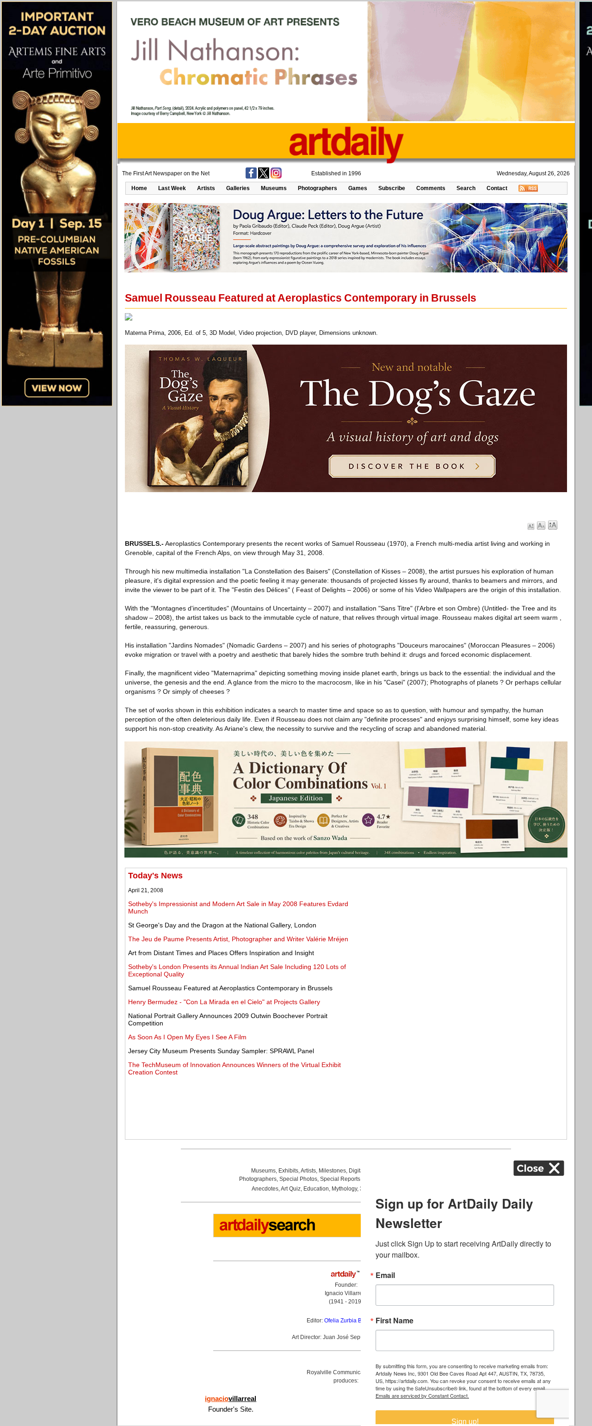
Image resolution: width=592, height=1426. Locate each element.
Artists (206, 188)
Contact (497, 188)
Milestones (332, 1170)
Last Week (172, 188)
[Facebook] (251, 176)
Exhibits (288, 1170)
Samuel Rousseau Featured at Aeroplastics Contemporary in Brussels (230, 988)
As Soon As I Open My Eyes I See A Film (187, 1037)
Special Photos (298, 1179)
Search (465, 188)
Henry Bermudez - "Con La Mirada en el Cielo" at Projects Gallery (224, 1002)
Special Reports (340, 1179)
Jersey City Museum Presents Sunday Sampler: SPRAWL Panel (221, 1051)
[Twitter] (263, 176)
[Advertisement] (461, 935)
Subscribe (391, 188)
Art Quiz (291, 1188)
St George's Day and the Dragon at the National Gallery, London (222, 925)
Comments (430, 188)
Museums (274, 188)
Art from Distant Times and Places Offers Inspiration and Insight (221, 953)
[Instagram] (276, 176)
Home (139, 188)
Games (357, 188)
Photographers (317, 188)
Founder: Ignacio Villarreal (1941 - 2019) (346, 1293)
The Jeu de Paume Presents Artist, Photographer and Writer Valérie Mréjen (238, 939)
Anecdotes (265, 1188)
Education (316, 1188)
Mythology (344, 1188)
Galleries (238, 188)
